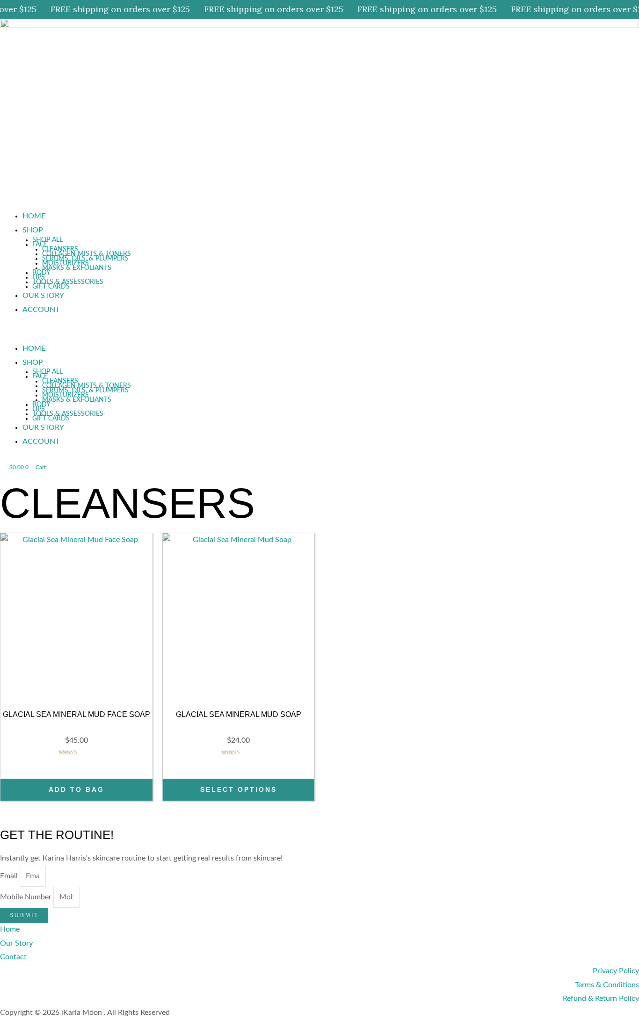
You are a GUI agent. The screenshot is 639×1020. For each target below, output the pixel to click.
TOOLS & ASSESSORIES (67, 282)
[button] (319, 335)
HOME (33, 216)
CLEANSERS (60, 249)
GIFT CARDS (51, 286)
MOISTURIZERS (65, 263)
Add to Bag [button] (76, 789)
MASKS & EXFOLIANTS (76, 268)
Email (10, 876)
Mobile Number (26, 897)
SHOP (32, 230)
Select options (238, 789)
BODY (41, 272)
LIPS (38, 277)
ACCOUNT (40, 309)
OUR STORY (43, 295)
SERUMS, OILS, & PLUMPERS (85, 258)
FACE (40, 244)
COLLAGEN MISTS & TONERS (86, 254)
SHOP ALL (47, 240)
